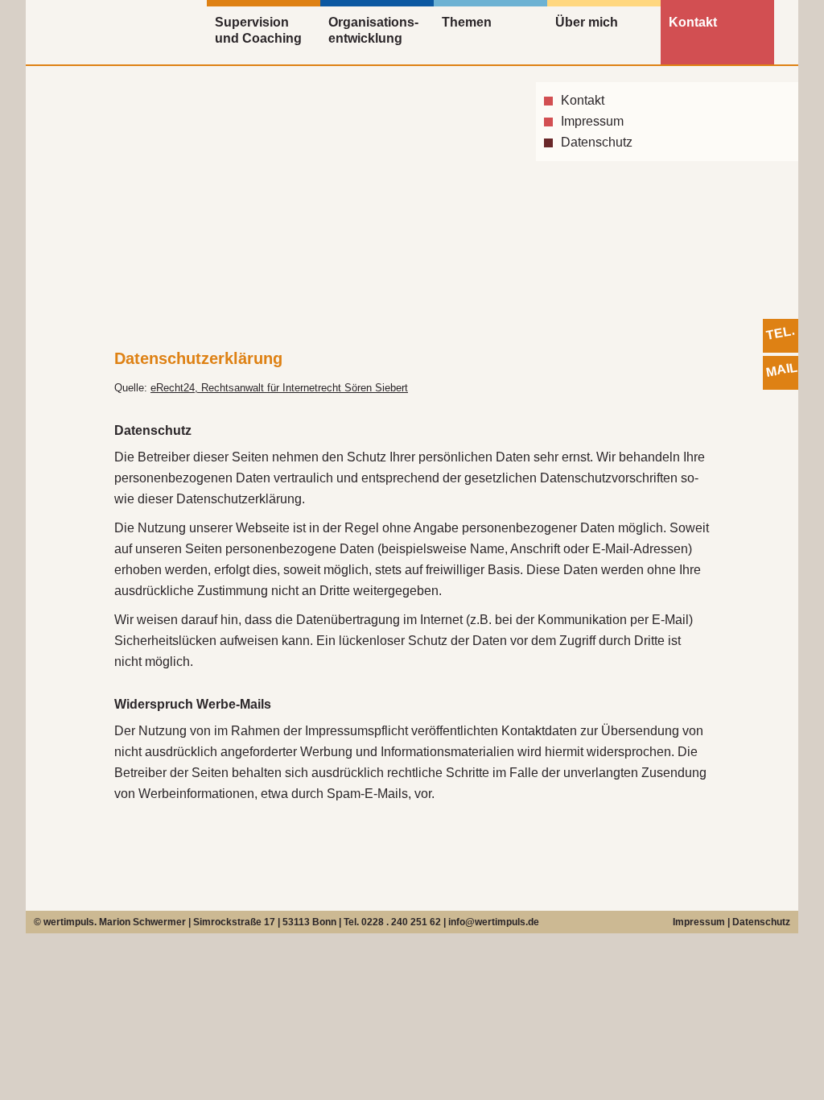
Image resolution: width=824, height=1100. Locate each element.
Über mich (586, 22)
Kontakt (693, 22)
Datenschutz (596, 142)
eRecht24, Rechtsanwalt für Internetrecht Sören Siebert (279, 388)
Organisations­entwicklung (373, 30)
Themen (467, 22)
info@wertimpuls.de (493, 922)
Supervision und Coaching (258, 30)
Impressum (592, 121)
